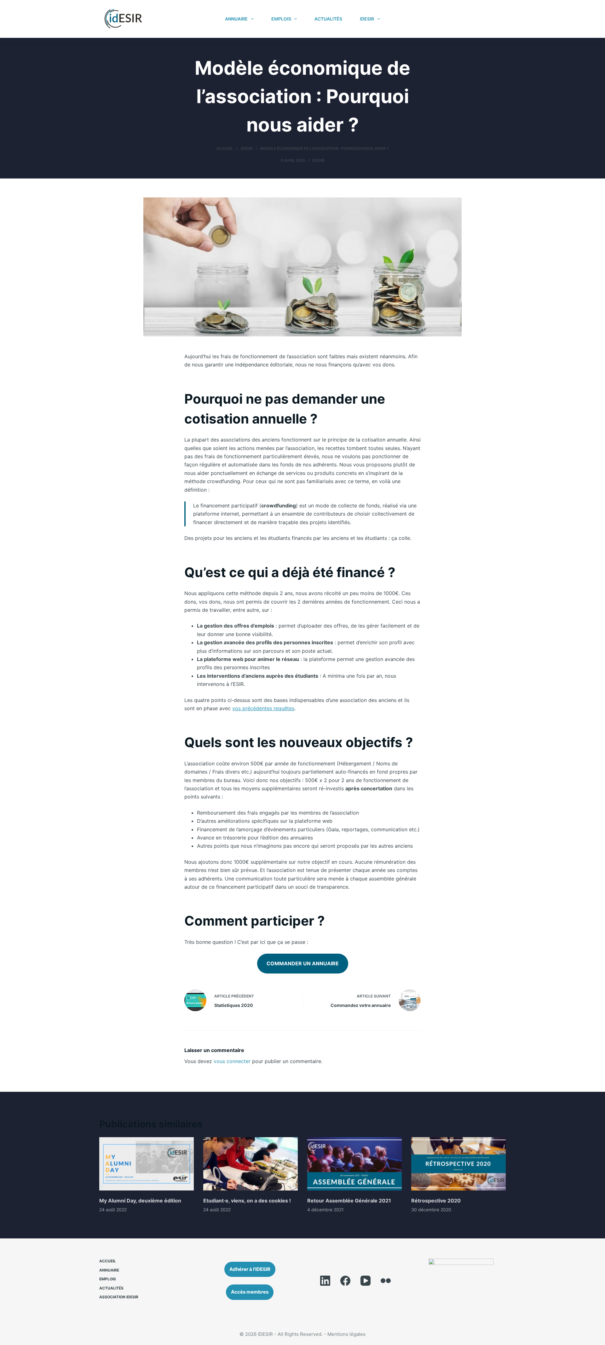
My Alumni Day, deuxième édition (140, 1200)
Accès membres (476, 19)
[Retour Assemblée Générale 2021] (354, 1163)
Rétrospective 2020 (436, 1200)
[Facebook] (345, 1281)
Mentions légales (346, 1334)
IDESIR (367, 18)
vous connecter (232, 1061)
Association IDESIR (118, 1297)
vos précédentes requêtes (263, 708)
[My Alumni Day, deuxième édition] (146, 1163)
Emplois (281, 18)
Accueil (107, 1261)
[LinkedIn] (325, 1281)
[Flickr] (386, 1281)
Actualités (328, 18)
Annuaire (236, 18)
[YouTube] (365, 1281)
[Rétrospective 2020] (458, 1163)
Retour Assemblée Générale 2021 (349, 1200)
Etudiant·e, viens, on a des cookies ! (247, 1200)
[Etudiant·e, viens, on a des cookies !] (250, 1163)
